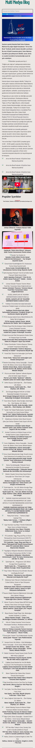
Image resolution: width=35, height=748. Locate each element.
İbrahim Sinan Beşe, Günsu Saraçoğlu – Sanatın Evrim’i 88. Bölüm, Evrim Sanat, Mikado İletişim (17, 368)
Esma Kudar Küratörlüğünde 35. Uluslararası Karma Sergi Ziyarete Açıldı (17, 269)
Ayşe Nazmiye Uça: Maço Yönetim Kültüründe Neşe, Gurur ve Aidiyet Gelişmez (17, 531)
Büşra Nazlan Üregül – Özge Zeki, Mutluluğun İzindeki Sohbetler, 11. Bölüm (17, 618)
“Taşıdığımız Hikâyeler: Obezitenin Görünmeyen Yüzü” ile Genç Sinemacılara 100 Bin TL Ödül (17, 557)
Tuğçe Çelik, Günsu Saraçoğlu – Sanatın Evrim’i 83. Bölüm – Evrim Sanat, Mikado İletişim (17, 722)
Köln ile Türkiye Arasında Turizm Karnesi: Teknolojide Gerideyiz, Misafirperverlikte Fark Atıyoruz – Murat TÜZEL (17, 631)
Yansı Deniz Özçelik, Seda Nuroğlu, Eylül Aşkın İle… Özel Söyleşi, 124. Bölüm (17, 406)
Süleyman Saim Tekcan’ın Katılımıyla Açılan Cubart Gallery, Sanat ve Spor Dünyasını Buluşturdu (17, 588)
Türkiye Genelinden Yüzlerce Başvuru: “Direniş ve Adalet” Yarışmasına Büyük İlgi (17, 349)
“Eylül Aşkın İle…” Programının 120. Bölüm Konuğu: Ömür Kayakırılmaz (17, 567)
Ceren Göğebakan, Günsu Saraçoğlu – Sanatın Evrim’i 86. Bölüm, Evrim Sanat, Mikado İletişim (17, 449)
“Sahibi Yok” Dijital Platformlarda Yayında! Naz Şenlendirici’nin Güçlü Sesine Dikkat (17, 415)
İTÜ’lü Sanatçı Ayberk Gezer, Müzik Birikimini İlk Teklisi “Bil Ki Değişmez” (17, 322)
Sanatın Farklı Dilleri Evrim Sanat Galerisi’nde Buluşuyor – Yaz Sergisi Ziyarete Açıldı (17, 259)
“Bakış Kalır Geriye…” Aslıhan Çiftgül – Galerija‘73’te (17, 521)
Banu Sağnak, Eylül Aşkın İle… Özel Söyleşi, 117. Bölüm (17, 703)
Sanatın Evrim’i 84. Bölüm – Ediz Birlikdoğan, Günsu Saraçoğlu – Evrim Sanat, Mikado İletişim (17, 648)
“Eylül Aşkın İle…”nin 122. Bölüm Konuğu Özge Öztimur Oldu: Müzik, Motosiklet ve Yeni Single (17, 493)
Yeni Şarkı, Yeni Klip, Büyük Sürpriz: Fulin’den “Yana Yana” (17, 694)
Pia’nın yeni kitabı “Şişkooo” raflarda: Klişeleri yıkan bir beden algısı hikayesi (17, 379)
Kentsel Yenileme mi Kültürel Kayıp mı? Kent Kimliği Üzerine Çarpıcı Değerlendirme (17, 438)
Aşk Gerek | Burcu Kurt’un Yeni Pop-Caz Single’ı (17, 685)
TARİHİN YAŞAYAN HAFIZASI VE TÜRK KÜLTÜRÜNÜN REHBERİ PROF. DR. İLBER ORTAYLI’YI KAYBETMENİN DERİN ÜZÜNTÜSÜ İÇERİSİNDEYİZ (17, 510)
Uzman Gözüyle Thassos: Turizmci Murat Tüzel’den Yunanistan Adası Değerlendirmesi (17, 290)
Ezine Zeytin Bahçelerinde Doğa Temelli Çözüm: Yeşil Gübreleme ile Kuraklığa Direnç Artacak (17, 460)
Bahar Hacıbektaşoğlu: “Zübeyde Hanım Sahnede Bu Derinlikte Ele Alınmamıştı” (17, 470)
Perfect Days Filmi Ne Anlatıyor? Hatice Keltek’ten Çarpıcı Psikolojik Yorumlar (17, 331)
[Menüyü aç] (7, 14)
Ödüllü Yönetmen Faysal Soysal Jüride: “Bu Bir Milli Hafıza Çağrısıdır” (17, 658)
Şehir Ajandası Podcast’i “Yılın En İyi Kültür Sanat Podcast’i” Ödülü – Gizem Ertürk (17, 279)
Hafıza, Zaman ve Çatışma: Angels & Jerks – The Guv (17, 742)
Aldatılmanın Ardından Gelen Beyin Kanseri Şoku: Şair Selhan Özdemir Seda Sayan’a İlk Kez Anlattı (17, 427)
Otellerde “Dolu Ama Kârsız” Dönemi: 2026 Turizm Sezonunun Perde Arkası (17, 251)
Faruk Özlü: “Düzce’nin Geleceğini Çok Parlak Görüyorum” (17, 359)
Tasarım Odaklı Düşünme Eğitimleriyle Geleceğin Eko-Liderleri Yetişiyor (17, 598)
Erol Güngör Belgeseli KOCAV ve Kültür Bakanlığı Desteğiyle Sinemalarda (17, 397)
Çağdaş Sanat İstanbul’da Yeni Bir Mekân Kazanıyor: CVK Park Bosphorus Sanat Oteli (17, 668)
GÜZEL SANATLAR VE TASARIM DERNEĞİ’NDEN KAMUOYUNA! (17, 300)
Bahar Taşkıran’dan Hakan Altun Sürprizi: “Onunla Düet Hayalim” (18, 678)
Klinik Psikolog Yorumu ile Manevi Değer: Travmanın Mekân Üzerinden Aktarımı (17, 712)
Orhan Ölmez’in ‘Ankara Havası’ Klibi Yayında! (17, 228)
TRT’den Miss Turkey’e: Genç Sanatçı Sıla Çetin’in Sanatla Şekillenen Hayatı (17, 733)
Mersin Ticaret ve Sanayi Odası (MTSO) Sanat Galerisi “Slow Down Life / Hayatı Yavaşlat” (17, 608)
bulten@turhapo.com (27, 201)
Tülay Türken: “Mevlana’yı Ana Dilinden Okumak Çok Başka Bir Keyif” (17, 576)
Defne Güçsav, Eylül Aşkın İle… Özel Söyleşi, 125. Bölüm (17, 388)
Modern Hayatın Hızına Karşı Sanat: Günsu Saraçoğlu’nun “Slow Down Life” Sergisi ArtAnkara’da (17, 482)
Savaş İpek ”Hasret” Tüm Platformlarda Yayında (17, 638)
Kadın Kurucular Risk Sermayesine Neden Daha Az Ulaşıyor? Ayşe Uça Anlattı (17, 340)
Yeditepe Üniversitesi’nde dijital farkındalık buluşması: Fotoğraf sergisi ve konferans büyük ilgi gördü (17, 312)
